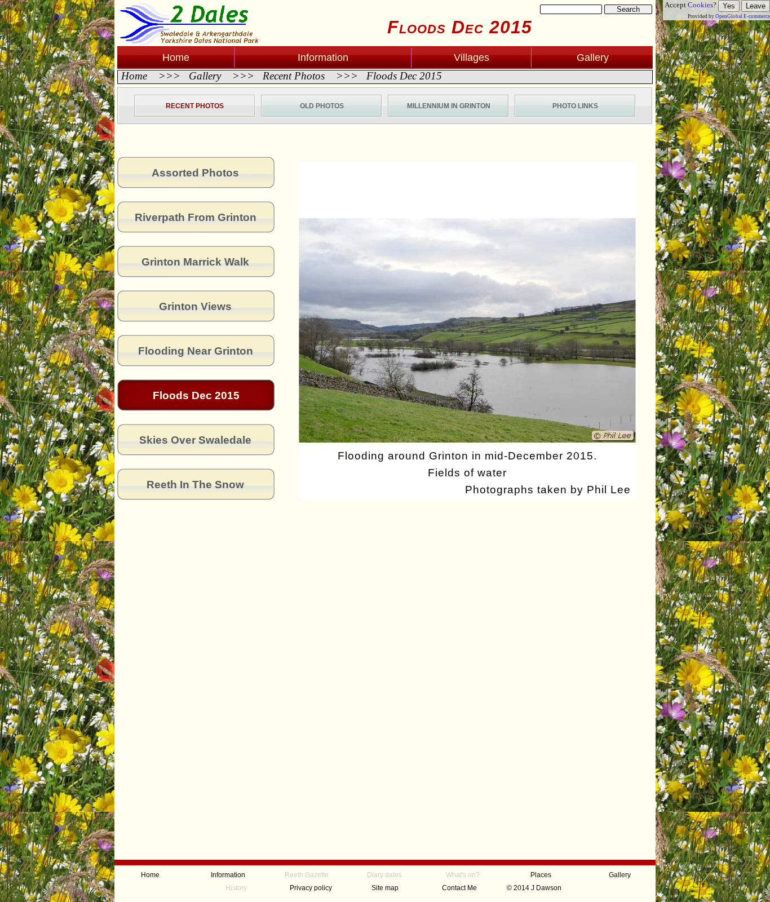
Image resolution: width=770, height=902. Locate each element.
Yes (729, 6)
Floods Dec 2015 (403, 76)
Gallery (205, 76)
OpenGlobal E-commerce (742, 16)
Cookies (700, 5)
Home (135, 76)
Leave (755, 6)
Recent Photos (294, 76)
